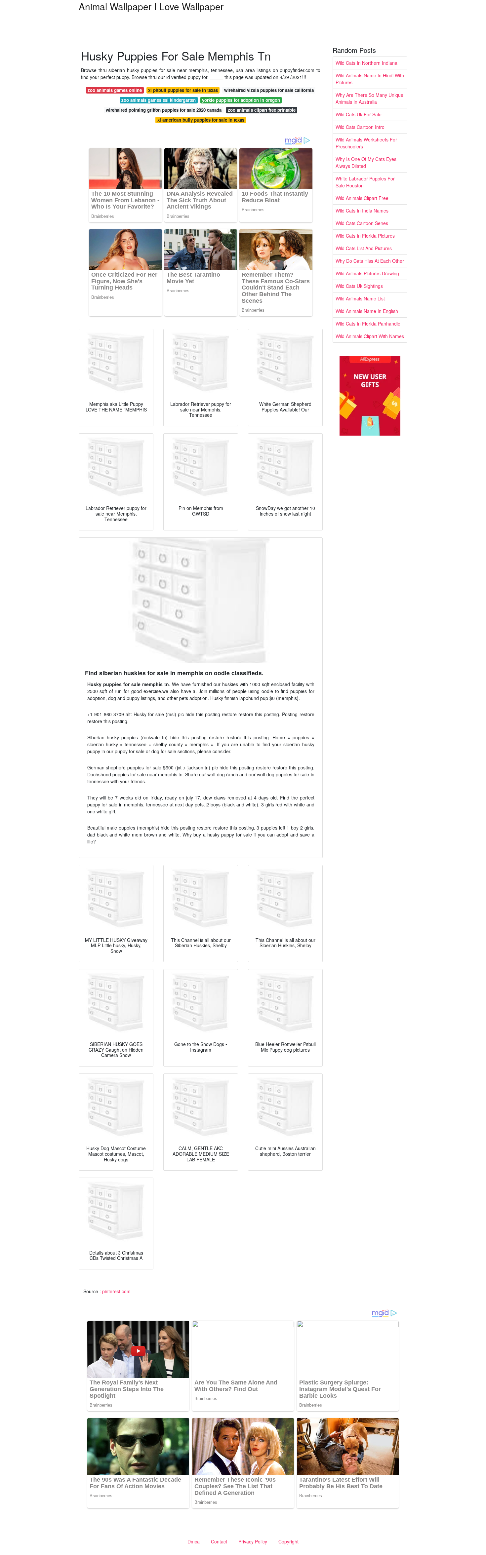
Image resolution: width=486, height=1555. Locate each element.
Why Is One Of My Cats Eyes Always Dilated (366, 162)
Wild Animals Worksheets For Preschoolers (366, 143)
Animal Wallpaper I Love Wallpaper (151, 6)
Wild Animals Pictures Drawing (367, 273)
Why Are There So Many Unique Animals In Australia (369, 98)
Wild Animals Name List (360, 298)
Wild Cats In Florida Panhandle (368, 323)
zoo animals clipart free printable (262, 110)
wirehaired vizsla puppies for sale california (269, 90)
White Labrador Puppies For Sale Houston (365, 182)
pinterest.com (116, 1291)
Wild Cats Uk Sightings (359, 286)
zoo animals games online (115, 90)
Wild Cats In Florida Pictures (365, 235)
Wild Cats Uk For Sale (359, 114)
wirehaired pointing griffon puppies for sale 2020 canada (164, 110)
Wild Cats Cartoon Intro (360, 127)
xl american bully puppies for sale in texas (200, 120)
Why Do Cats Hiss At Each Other (370, 260)
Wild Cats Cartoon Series (362, 223)
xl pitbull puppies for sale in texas (183, 90)
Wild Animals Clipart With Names (370, 336)
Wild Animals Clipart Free (362, 198)
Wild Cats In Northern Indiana (366, 62)
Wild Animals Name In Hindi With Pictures (370, 79)
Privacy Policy (252, 1541)
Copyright (288, 1541)
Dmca (193, 1541)
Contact (219, 1541)
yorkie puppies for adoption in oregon (241, 100)
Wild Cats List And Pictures (364, 248)
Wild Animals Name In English (367, 311)
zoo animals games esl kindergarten (158, 100)
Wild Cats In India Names (362, 210)
